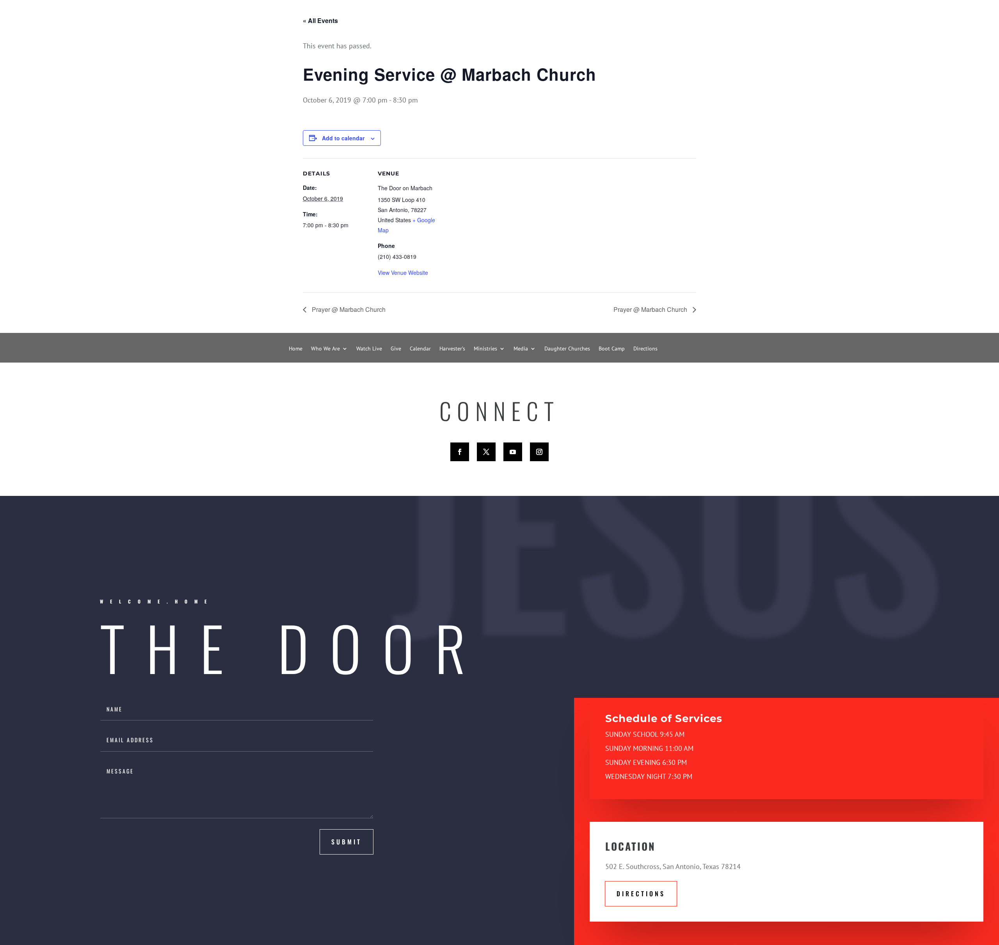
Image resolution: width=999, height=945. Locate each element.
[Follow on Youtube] (512, 451)
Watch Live (369, 349)
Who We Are (325, 349)
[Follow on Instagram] (539, 451)
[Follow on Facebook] (459, 451)
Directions (645, 349)
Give (396, 349)
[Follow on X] (486, 451)
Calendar (420, 349)
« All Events (320, 20)
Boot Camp (612, 349)
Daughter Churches (567, 349)
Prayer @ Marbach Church (348, 309)
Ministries (485, 349)
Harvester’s (452, 349)
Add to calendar (343, 138)
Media (521, 349)
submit (346, 841)
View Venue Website (403, 272)
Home (295, 349)
